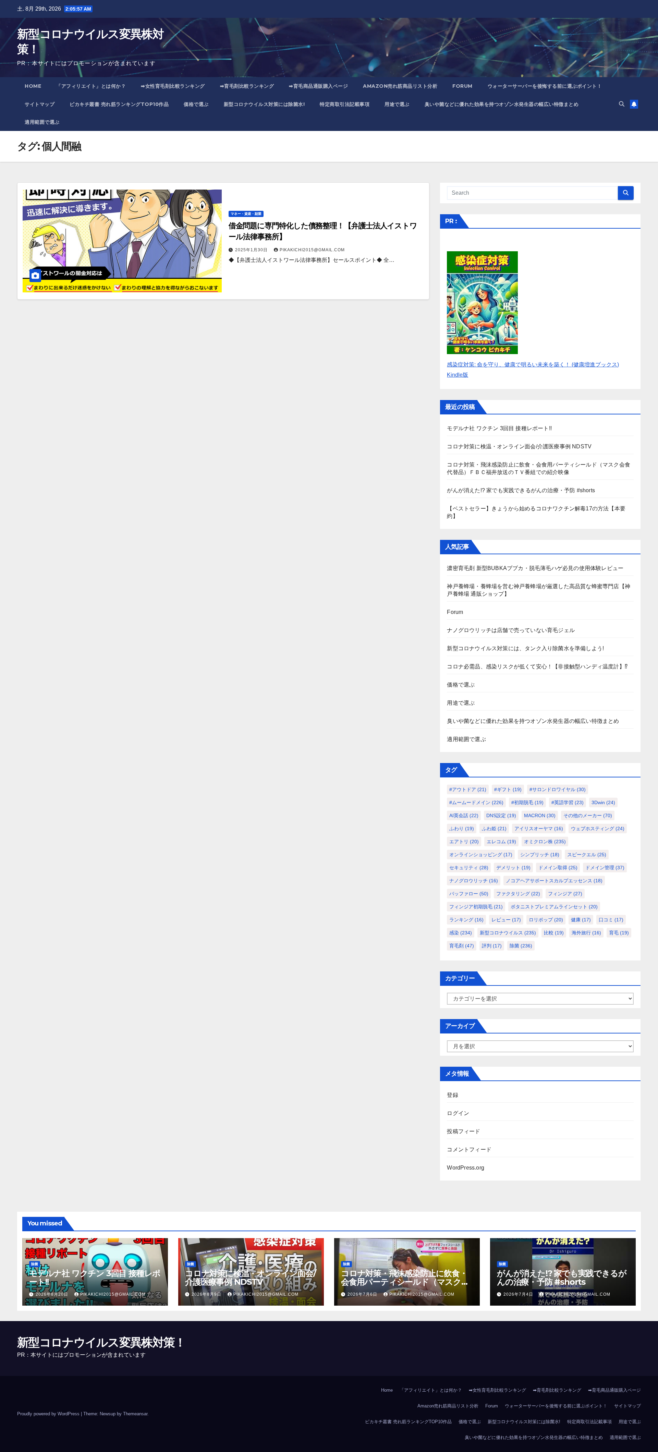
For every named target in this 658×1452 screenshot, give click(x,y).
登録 (452, 1095)
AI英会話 (463, 815)
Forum (462, 86)
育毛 (619, 932)
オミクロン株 (545, 841)
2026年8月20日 (53, 1294)
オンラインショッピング (480, 854)
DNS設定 (501, 815)
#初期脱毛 (527, 802)
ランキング (466, 919)
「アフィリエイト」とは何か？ (91, 86)
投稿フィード (463, 1131)
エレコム (501, 841)
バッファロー (468, 893)
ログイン (458, 1113)
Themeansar (135, 1413)
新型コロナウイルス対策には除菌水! (264, 104)
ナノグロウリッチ (473, 880)
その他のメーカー (587, 815)
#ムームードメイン (476, 802)
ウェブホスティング (597, 828)
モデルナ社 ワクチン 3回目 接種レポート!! (499, 428)
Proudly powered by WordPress (49, 1413)
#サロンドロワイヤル (557, 789)
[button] (621, 104)
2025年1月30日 (252, 249)
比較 (554, 932)
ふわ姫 (494, 828)
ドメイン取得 (557, 867)
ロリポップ (546, 919)
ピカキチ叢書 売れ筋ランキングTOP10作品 (119, 104)
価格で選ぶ (196, 104)
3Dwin (603, 802)
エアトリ (464, 841)
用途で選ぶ (397, 104)
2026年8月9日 (207, 1294)
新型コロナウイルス (508, 932)
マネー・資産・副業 (246, 214)
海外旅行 (586, 932)
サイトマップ (39, 104)
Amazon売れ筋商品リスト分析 (400, 86)
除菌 (521, 945)
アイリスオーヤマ (538, 828)
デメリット (513, 867)
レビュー (506, 919)
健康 (581, 919)
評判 (492, 945)
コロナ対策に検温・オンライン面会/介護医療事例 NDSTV (519, 446)
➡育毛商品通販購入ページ (318, 86)
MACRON (540, 815)
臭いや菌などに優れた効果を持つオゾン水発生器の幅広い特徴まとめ (502, 104)
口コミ (611, 919)
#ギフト (508, 789)
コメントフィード (469, 1149)
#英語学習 (567, 802)
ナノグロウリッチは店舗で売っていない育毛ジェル (511, 630)
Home (33, 86)
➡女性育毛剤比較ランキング (173, 86)
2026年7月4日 (519, 1294)
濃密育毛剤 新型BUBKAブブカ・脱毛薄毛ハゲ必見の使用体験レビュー (535, 568)
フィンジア (565, 893)
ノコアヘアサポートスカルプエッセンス (554, 880)
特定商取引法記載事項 (344, 104)
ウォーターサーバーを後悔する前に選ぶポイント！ (545, 86)
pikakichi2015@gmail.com (312, 249)
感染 (460, 932)
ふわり (461, 828)
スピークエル (586, 854)
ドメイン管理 (604, 867)
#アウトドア (467, 789)
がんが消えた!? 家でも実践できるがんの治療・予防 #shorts (521, 490)
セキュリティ (468, 867)
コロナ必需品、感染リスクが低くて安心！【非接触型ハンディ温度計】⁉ (537, 666)
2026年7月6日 (363, 1294)
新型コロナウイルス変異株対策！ (101, 1342)
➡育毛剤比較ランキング (247, 86)
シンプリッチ (539, 854)
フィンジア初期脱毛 (476, 906)
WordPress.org (465, 1168)
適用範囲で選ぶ (42, 122)
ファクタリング (518, 893)
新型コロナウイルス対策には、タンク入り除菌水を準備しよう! (525, 648)
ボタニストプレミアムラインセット (554, 906)
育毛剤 (461, 945)
